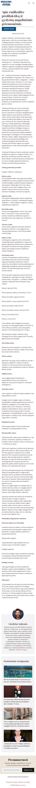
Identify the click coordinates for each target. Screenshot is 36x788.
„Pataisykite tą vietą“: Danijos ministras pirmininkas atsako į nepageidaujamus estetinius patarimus (17, 746)
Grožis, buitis (9, 29)
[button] (29, 3)
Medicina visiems (20, 785)
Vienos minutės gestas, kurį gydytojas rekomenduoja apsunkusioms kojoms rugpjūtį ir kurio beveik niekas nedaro (17, 724)
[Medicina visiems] (6, 3)
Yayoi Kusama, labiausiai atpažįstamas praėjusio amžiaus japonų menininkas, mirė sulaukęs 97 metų (17, 701)
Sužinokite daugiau (21, 650)
